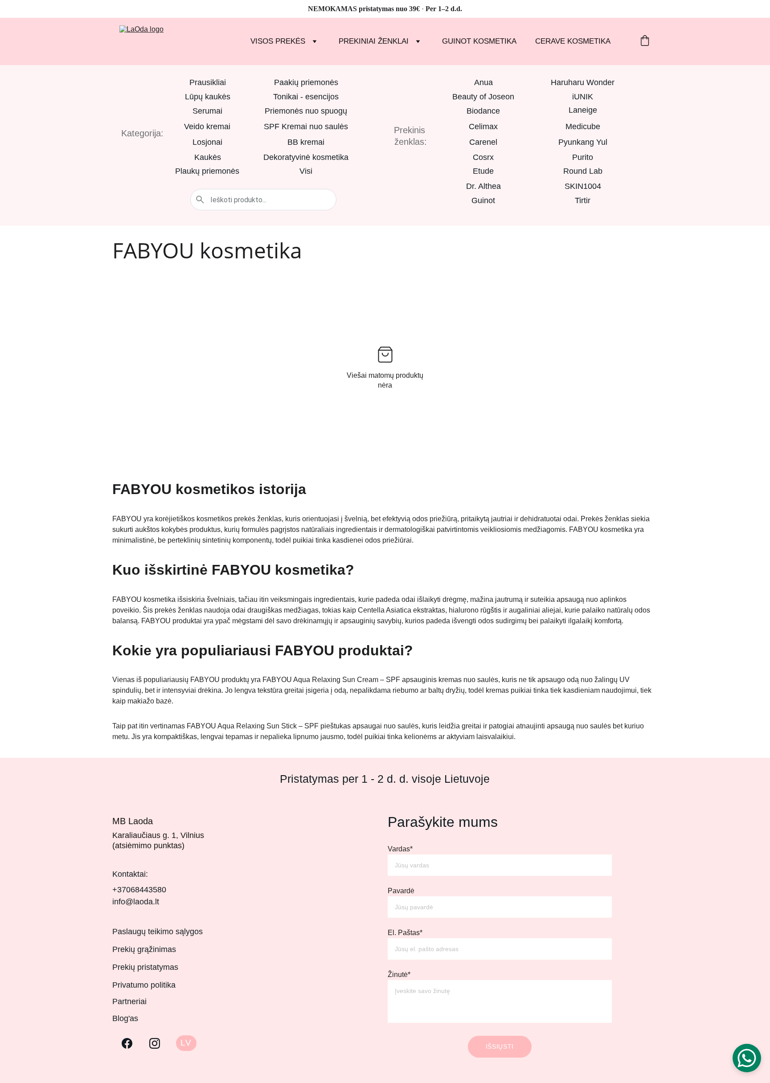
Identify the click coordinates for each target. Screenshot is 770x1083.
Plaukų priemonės (207, 171)
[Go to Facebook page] (127, 1043)
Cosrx (483, 157)
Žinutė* (399, 974)
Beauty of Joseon (483, 96)
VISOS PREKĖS (277, 41)
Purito (582, 157)
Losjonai (207, 142)
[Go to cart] (645, 42)
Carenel (483, 142)
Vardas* (400, 849)
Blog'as (125, 1018)
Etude (483, 171)
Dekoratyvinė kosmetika (305, 157)
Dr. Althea (483, 186)
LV (186, 1042)
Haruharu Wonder (582, 82)
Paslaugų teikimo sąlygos (157, 931)
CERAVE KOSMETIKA (572, 41)
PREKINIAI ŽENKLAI (374, 41)
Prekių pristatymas (145, 967)
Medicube (582, 126)
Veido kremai (207, 126)
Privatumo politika (144, 985)
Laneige (583, 110)
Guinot (483, 200)
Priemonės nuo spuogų (306, 110)
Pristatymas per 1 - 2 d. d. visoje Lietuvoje (385, 778)
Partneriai (129, 1001)
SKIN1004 (583, 186)
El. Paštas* (405, 932)
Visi (305, 171)
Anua (483, 82)
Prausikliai (207, 82)
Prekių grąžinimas (144, 949)
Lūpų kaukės (207, 96)
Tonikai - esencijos (306, 96)
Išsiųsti (500, 1046)
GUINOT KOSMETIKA (479, 41)
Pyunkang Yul (582, 142)
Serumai (207, 110)
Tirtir (582, 200)
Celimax (483, 126)
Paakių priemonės (306, 82)
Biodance (483, 110)
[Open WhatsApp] (747, 1058)
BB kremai (305, 142)
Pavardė (401, 891)
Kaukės (207, 157)
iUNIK (582, 96)
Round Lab (582, 171)
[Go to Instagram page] (154, 1043)
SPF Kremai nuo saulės (306, 126)
